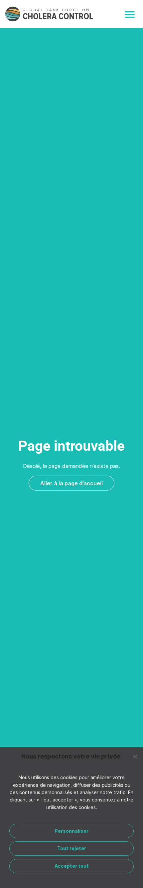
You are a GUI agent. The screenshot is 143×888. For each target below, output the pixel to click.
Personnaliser (71, 831)
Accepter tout (72, 866)
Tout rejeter (71, 848)
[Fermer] (135, 756)
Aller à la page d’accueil (71, 483)
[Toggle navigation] (129, 14)
